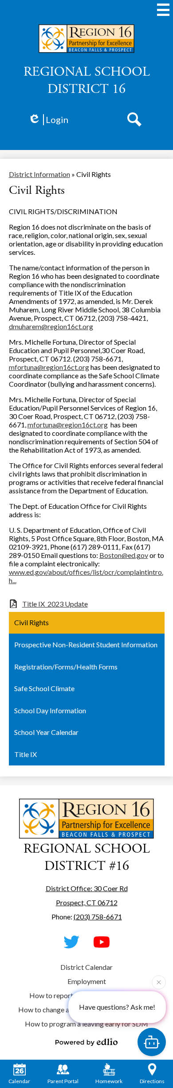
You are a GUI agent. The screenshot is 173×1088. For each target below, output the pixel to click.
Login (57, 119)
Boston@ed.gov (123, 555)
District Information (39, 174)
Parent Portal (63, 1081)
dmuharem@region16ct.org (51, 326)
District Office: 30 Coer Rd (87, 888)
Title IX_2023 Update (55, 604)
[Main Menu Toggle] (163, 9)
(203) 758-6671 (98, 916)
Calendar (19, 1081)
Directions (152, 1081)
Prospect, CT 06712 (87, 902)
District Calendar (86, 967)
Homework (108, 1081)
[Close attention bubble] (159, 981)
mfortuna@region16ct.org (49, 367)
